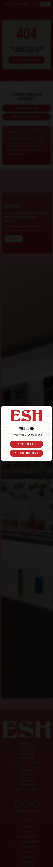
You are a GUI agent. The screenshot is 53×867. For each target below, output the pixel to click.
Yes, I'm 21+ (26, 444)
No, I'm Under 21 (26, 453)
